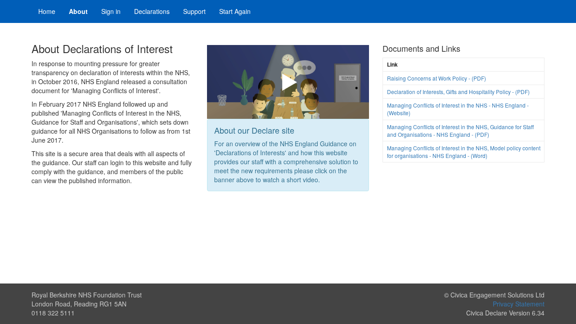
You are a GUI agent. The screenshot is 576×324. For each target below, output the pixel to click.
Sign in (111, 11)
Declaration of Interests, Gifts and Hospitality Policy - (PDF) (458, 91)
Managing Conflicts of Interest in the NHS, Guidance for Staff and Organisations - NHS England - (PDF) (460, 130)
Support (194, 11)
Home (46, 11)
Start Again (235, 11)
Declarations (152, 11)
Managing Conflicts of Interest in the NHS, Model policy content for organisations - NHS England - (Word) (463, 151)
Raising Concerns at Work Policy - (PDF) (436, 78)
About (78, 11)
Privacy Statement (518, 303)
